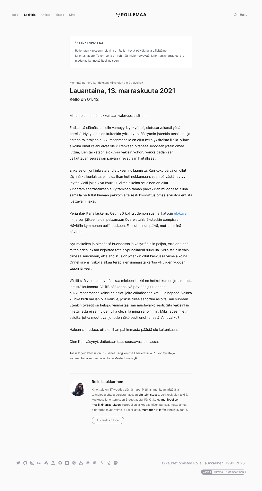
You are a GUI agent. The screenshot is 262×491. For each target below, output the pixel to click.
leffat (162, 410)
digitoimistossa (149, 394)
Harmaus (11, 286)
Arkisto (45, 15)
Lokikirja (30, 15)
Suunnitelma (250, 286)
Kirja (72, 15)
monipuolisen (170, 399)
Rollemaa (134, 14)
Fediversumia (143, 353)
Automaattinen (235, 472)
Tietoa (59, 15)
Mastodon (148, 410)
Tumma (218, 472)
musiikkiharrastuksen (106, 405)
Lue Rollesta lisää (108, 420)
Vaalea (207, 472)
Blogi (15, 15)
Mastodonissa (123, 358)
